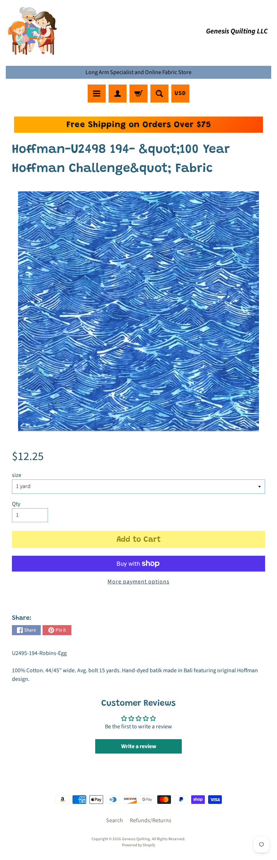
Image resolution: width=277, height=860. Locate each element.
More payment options (138, 582)
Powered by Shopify (138, 845)
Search (114, 820)
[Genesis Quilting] (33, 31)
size (16, 475)
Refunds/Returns (150, 820)
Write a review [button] (138, 746)
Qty (16, 504)
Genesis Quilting (136, 839)
